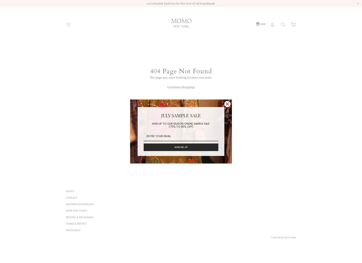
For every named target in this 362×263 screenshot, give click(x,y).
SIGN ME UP (181, 147)
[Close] (227, 104)
